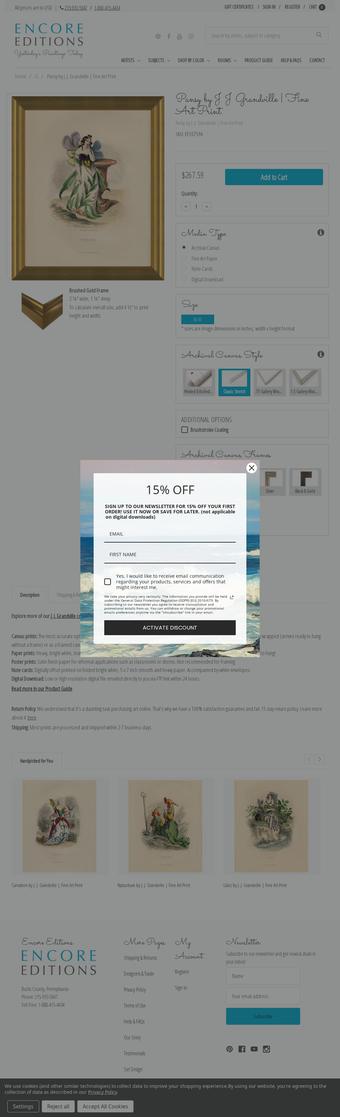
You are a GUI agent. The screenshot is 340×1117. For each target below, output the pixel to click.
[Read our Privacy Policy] (232, 597)
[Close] (252, 468)
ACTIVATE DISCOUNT (170, 628)
